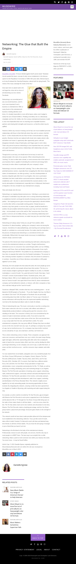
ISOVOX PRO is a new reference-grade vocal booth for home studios (62, 217)
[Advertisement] (38, 24)
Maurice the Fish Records (30, 57)
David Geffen (18, 57)
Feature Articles (16, 487)
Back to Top (38, 538)
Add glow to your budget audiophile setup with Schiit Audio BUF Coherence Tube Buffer (63, 140)
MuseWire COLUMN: (8, 74)
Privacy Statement (25, 550)
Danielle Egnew (11, 54)
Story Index (14, 501)
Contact (56, 550)
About (47, 550)
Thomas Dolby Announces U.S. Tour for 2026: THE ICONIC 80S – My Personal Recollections (63, 226)
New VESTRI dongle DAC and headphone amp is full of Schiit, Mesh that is (62, 149)
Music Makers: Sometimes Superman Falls (15, 524)
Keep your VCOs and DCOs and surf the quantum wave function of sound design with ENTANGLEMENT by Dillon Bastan (63, 195)
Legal (39, 550)
